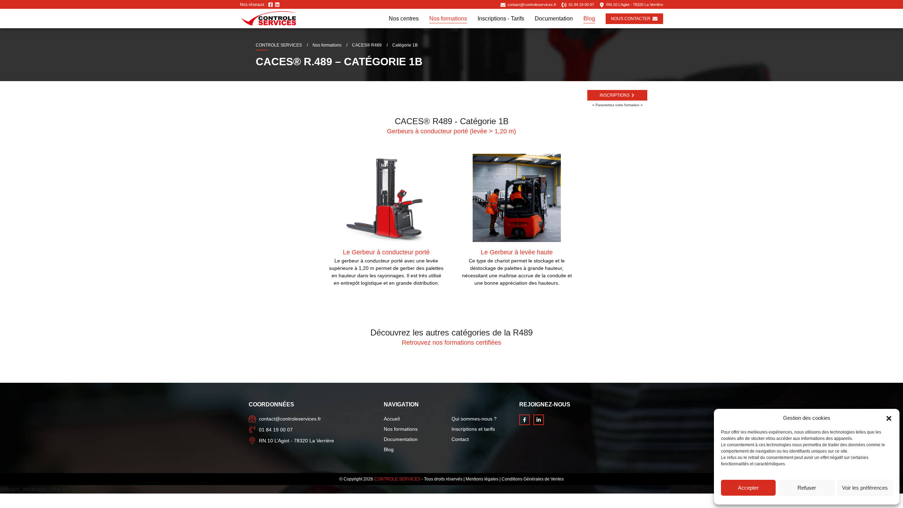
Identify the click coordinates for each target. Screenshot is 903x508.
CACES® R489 (367, 45)
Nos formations (327, 45)
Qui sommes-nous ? (474, 419)
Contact (460, 439)
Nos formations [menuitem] (448, 19)
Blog (389, 449)
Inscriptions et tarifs (473, 429)
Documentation (401, 439)
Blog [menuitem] (589, 19)
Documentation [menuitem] (554, 19)
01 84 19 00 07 (581, 4)
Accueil (392, 419)
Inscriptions (615, 95)
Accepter (748, 488)
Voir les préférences (865, 488)
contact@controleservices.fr (531, 4)
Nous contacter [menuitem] (630, 18)
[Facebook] (270, 4)
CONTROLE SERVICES (279, 45)
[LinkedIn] (277, 4)
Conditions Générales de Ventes (533, 479)
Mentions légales (482, 479)
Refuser (807, 488)
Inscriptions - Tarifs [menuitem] (501, 19)
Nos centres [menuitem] (404, 19)
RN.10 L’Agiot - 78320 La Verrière (634, 4)
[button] (888, 418)
